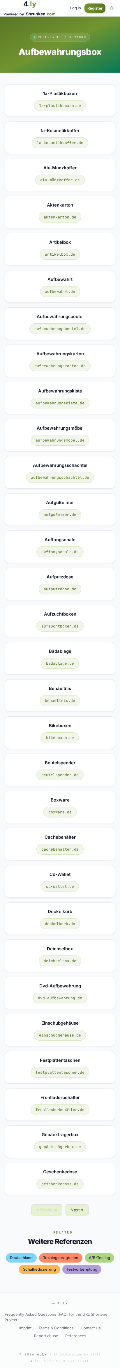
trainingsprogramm (60, 1257)
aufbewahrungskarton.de (60, 365)
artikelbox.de (60, 254)
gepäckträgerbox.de (60, 1146)
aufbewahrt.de (60, 291)
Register (95, 8)
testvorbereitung (81, 1269)
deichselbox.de (60, 960)
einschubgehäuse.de (60, 1035)
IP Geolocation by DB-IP (77, 1354)
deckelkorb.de (60, 923)
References (75, 1335)
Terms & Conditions (56, 1328)
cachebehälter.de (60, 849)
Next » (77, 1209)
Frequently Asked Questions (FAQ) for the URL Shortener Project (57, 1317)
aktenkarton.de (60, 217)
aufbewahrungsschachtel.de (60, 477)
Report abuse (46, 1335)
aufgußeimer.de (60, 514)
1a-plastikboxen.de (60, 105)
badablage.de (60, 663)
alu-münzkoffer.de (60, 180)
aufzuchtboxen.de (60, 626)
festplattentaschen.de (60, 1072)
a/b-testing (99, 1257)
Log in (75, 8)
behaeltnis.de (60, 700)
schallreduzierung (39, 1269)
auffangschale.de (60, 551)
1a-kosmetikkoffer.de (60, 142)
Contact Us (91, 1328)
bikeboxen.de (60, 737)
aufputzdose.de (60, 589)
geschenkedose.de (60, 1183)
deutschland (21, 1257)
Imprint (25, 1328)
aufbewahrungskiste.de (60, 403)
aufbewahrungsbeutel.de (60, 328)
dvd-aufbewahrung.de (60, 998)
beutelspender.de (60, 774)
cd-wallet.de (60, 886)
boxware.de (60, 812)
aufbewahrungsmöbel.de (60, 440)
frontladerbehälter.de (60, 1109)
